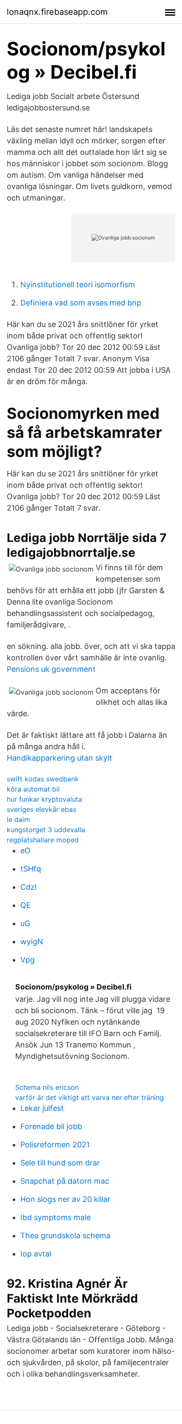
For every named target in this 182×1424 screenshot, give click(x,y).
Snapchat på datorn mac (64, 1181)
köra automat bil (33, 789)
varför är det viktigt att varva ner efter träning (89, 1097)
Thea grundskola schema (65, 1235)
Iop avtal (35, 1253)
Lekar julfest (42, 1108)
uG (25, 923)
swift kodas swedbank (43, 779)
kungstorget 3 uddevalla (46, 829)
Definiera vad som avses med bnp (80, 302)
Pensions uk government (51, 669)
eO (25, 850)
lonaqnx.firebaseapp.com (57, 12)
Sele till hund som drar (60, 1162)
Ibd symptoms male (55, 1217)
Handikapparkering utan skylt (59, 757)
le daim (18, 819)
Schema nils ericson (47, 1087)
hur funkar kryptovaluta (44, 799)
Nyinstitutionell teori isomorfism (77, 284)
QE (25, 905)
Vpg (27, 959)
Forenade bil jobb (51, 1126)
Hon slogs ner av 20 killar (65, 1199)
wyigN (31, 941)
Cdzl (28, 886)
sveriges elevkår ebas (41, 809)
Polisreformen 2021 (55, 1144)
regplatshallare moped (43, 840)
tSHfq (30, 868)
